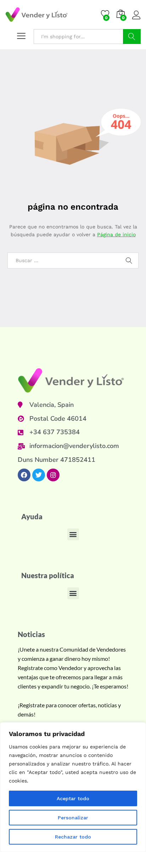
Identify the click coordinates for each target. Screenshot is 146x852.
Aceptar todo (73, 798)
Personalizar (73, 817)
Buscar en (132, 36)
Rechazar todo (73, 837)
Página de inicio (116, 234)
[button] (73, 534)
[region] (73, 787)
